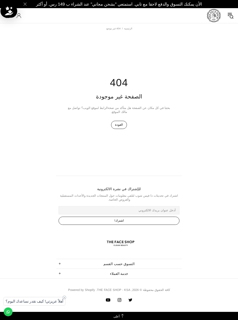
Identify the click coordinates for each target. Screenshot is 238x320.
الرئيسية (128, 28)
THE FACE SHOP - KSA (214, 15)
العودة (119, 124)
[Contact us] (8, 311)
